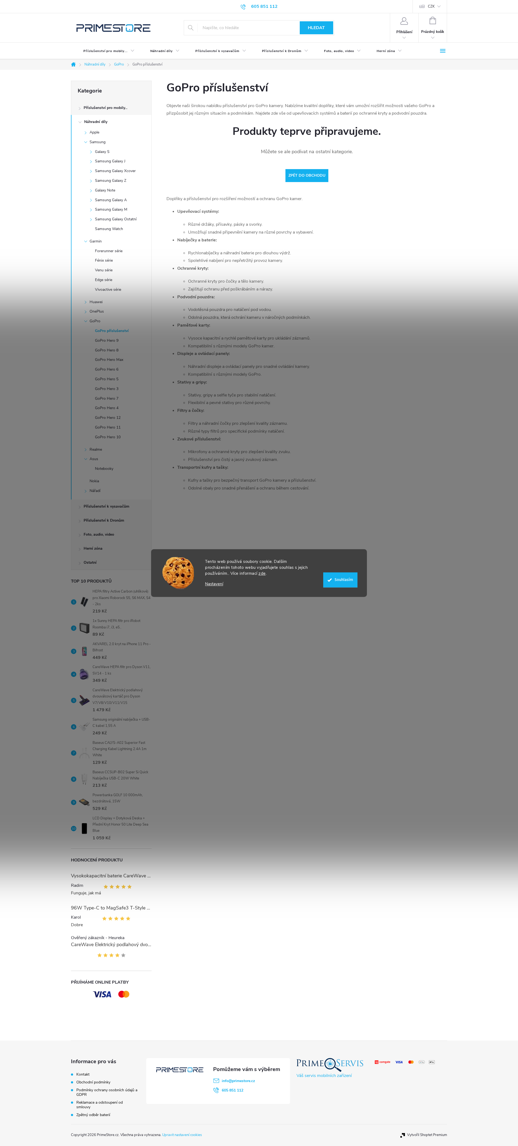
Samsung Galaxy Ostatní (116, 219)
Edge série (103, 279)
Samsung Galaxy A (111, 200)
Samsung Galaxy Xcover (115, 170)
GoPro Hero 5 (106, 379)
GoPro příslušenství (112, 330)
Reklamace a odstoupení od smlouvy (99, 1105)
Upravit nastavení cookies (182, 1135)
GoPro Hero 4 (106, 407)
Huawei (96, 302)
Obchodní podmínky (93, 1082)
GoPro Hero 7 (106, 398)
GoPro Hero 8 (106, 350)
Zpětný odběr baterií (93, 1114)
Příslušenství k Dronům (104, 520)
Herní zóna (93, 548)
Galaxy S (102, 151)
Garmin (96, 241)
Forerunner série (108, 251)
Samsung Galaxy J (110, 161)
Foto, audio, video (99, 534)
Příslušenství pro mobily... (105, 107)
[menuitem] (104, 51)
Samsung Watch (109, 228)
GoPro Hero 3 (106, 388)
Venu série (104, 270)
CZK (431, 6)
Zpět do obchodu (306, 175)
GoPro (95, 321)
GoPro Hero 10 (108, 437)
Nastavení (214, 584)
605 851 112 (232, 1090)
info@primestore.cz (238, 1080)
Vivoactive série (108, 289)
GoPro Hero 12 (108, 417)
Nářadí (95, 490)
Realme (96, 449)
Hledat (316, 28)
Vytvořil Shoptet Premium (427, 1135)
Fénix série (104, 260)
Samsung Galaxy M (111, 209)
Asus (94, 458)
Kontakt (83, 1074)
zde (262, 573)
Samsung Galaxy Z (110, 180)
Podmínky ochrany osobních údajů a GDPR (106, 1092)
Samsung (97, 142)
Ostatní (90, 562)
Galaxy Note (105, 190)
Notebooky (104, 468)
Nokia (94, 481)
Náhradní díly (95, 121)
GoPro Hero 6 (106, 369)
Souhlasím (344, 580)
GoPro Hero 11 (108, 427)
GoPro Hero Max (109, 359)
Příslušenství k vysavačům (106, 506)
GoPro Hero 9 (106, 340)
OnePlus (97, 311)
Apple (94, 132)
